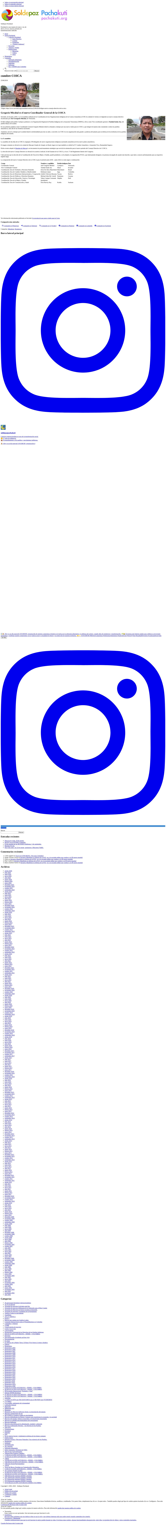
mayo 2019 (8, 1021)
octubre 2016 (9, 1075)
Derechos (7, 1336)
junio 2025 (8, 895)
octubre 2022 (9, 950)
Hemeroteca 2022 (10, 1377)
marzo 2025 (8, 900)
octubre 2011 (8, 1179)
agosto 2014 (8, 1120)
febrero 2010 (8, 1213)
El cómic (7, 1341)
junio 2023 (8, 936)
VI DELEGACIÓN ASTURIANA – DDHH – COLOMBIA (23, 1457)
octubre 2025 (9, 888)
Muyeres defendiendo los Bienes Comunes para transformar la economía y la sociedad (31, 1417)
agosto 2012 (8, 1161)
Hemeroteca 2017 (10, 1368)
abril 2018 (8, 1044)
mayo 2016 (8, 1083)
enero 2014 (8, 1132)
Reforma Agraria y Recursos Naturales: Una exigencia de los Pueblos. (26, 1439)
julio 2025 (8, 893)
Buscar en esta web (10, 71)
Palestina (7, 1432)
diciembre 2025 (9, 885)
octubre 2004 (9, 1284)
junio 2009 (8, 1227)
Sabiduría (7, 1443)
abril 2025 (8, 898)
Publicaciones (9, 1438)
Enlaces (7, 1344)
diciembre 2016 (9, 1071)
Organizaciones (9, 1429)
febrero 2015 (8, 1109)
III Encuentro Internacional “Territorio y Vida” (19, 1391)
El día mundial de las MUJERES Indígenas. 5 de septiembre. (23, 844)
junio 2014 (8, 1123)
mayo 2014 (8, 1125)
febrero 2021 (8, 985)
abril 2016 (8, 1085)
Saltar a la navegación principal (14, 2)
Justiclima (8, 1398)
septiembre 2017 (10, 1056)
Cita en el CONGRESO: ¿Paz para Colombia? (29, 856)
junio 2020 (8, 999)
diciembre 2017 (9, 1051)
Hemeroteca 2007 (10, 1351)
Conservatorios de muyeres (13, 1327)
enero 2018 (8, 1049)
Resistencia (18, 229)
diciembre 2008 (9, 1232)
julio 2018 (8, 1038)
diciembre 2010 (9, 1196)
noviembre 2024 (10, 907)
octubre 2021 (9, 971)
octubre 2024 (9, 909)
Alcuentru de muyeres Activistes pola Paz (17, 1306)
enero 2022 (8, 966)
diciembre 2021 (9, 968)
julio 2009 (8, 1225)
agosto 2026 (8, 871)
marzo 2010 (8, 1211)
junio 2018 (8, 1040)
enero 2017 (8, 1070)
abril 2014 (8, 1127)
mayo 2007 (8, 1251)
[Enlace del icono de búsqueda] (6, 69)
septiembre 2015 (10, 1097)
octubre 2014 (9, 1116)
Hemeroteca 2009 (10, 1355)
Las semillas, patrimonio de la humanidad (17, 1403)
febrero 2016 (8, 1089)
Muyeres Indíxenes (10, 1422)
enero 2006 (8, 1274)
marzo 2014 (8, 1128)
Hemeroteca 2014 (10, 1363)
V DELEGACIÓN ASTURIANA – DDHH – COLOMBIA (23, 1455)
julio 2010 (8, 1205)
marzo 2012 (8, 1170)
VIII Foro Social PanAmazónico (14, 1464)
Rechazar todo (14, 1504)
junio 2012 (8, 1165)
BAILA (7, 1318)
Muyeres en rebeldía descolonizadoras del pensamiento (21, 1420)
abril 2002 (8, 1295)
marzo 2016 (8, 1087)
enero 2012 (8, 1173)
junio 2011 (8, 1186)
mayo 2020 (8, 1000)
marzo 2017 (8, 1066)
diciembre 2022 (9, 947)
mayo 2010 (8, 1208)
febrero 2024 (8, 923)
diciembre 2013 (9, 1134)
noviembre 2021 (10, 969)
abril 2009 (8, 1230)
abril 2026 (8, 878)
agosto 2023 (8, 933)
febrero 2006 (8, 1272)
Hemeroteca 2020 (10, 1374)
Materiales (8, 1406)
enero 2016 (8, 1090)
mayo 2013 (8, 1146)
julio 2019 (8, 1018)
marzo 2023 (8, 942)
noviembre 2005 (10, 1275)
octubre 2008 (9, 1236)
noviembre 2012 (10, 1156)
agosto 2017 (8, 1058)
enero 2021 (8, 987)
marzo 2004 (8, 1288)
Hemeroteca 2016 (10, 1367)
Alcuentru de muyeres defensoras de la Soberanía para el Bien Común (26, 1308)
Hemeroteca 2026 (10, 1386)
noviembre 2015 (10, 1094)
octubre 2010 (9, 1199)
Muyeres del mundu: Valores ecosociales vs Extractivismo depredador (26, 1419)
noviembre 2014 (10, 1115)
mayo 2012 (8, 1166)
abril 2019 (8, 1023)
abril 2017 (8, 1064)
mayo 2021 (8, 980)
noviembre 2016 (10, 1073)
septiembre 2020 (10, 993)
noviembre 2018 (10, 1032)
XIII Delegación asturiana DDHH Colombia (18, 1476)
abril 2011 (8, 1189)
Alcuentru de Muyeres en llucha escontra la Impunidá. (21, 1310)
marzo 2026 (8, 879)
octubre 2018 (9, 1033)
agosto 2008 (8, 1237)
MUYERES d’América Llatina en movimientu (19, 1415)
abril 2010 (8, 1210)
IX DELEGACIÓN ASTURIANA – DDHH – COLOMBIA (23, 1396)
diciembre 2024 (9, 905)
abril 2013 (8, 1147)
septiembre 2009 (10, 1222)
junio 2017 (8, 1061)
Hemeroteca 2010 (10, 1356)
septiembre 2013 (10, 1139)
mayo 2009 (8, 1229)
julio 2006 (8, 1267)
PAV (6, 1434)
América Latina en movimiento (14, 1313)
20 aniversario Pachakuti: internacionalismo (18, 1303)
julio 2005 (8, 1277)
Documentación (9, 1339)
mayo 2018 (8, 1042)
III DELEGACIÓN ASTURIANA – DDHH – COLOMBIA (23, 1389)
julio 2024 (8, 914)
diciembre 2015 (9, 1092)
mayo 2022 (8, 959)
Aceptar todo (23, 1504)
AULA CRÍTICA (10, 1317)
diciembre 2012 (9, 1154)
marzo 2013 (8, 1149)
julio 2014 (8, 1122)
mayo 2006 (8, 1269)
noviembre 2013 (10, 1135)
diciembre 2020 (9, 988)
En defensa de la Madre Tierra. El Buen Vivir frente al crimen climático (26, 1342)
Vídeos (7, 1458)
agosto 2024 (8, 912)
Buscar (3, 830)
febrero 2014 (8, 1130)
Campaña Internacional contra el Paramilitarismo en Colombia (23, 1322)
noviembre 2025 (10, 886)
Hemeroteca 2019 (10, 1372)
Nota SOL (8, 1427)
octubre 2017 (9, 1054)
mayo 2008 (8, 1239)
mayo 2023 (8, 938)
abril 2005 (8, 1281)
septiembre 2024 (10, 910)
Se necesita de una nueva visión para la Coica (46, 218)
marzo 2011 (8, 1191)
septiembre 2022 (10, 952)
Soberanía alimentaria (11, 1448)
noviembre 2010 (10, 1198)
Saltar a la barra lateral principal (14, 6)
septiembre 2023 (10, 931)
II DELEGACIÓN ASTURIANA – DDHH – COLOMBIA (23, 1387)
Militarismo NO (9, 1408)
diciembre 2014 (9, 1113)
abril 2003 (8, 1291)
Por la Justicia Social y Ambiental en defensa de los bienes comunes (25, 1436)
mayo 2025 (8, 897)
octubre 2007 (9, 1246)
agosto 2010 (8, 1203)
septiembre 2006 (10, 1263)
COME (7, 1325)
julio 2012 (8, 1163)
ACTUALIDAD (10, 1304)
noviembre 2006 (10, 1260)
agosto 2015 (8, 1099)
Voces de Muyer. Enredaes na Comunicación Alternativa (22, 1467)
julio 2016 (8, 1080)
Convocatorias (9, 1330)
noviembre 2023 (10, 928)
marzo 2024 (8, 921)
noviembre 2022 (10, 949)
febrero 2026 (8, 881)
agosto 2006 (8, 1265)
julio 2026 (8, 872)
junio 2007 (8, 1250)
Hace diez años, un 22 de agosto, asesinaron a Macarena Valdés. (24, 847)
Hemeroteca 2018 (10, 1370)
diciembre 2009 (9, 1217)
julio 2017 (8, 1059)
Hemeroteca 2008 (10, 1353)
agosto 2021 (8, 974)
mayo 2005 (8, 1279)
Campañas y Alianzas (11, 1323)
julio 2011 (8, 1184)
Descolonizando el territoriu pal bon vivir (17, 1337)
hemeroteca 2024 (10, 1381)
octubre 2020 (9, 992)
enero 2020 (8, 1007)
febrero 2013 (8, 1151)
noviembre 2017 (10, 1052)
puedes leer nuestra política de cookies (20, 1503)
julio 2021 (8, 976)
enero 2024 (8, 924)
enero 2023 (8, 945)
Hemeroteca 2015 (10, 1365)
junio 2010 (8, 1206)
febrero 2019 (8, 1026)
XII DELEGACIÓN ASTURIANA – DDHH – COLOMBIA (24, 1474)
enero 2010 (8, 1215)
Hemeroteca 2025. (10, 1384)
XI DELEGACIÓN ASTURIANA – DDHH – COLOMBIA (23, 1472)
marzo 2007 (8, 1255)
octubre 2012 (9, 1158)
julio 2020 (8, 997)
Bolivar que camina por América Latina (17, 1320)
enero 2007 (8, 1256)
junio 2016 (8, 1082)
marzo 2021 (8, 983)
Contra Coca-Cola (10, 1329)
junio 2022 (8, 957)
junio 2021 (8, 978)
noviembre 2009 (10, 1218)
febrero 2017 (8, 1068)
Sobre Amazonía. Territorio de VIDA (16, 1450)
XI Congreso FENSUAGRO (13, 1470)
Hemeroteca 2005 (10, 1348)
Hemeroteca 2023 (10, 1379)
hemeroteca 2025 (10, 1382)
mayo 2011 (8, 1187)
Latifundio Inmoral (10, 1405)
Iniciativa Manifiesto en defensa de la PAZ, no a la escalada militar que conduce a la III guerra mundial (51, 857)
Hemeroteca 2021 (10, 1375)
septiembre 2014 (10, 1118)
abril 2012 (8, 1168)
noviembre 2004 (10, 1282)
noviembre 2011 (9, 1177)
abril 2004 (8, 1286)
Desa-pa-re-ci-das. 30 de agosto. (14, 840)
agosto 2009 (8, 1224)
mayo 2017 (8, 1063)
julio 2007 (8, 1248)
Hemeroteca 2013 (10, 1361)
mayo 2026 (8, 876)
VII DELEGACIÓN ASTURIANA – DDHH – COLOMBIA (24, 1460)
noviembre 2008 (10, 1234)
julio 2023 (8, 935)
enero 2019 (8, 1028)
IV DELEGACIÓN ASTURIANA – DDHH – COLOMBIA (23, 1394)
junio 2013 (8, 1144)
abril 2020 (8, 1002)
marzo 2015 (8, 1108)
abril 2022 (8, 961)
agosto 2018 (8, 1037)
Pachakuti (8, 1431)
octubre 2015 (9, 1096)
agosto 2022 (8, 954)
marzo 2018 (8, 1045)
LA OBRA (8, 1401)
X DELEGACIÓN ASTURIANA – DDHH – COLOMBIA (23, 1469)
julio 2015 (8, 1101)
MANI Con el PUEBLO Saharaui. (15, 842)
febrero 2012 (8, 1172)
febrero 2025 (8, 902)
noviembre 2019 (10, 1011)
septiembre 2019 (10, 1014)
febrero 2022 (8, 964)
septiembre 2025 (10, 890)
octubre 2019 (9, 1013)
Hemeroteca (8, 1346)
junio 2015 (8, 1102)
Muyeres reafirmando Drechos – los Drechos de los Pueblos (23, 1425)
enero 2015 (8, 1111)
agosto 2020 (8, 995)
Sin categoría (8, 1446)
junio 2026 (8, 874)
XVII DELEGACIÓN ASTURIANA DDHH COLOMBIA (23, 1483)
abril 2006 (8, 1270)
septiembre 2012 (10, 1160)
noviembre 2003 (10, 1289)
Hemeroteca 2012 (10, 1360)
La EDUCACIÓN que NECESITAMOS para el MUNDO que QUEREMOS (28, 1400)
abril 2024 (8, 919)
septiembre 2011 (10, 1180)
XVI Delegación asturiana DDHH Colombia (18, 1481)
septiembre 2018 (10, 1035)
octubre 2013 (9, 1137)
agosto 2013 (8, 1141)
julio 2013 (8, 1142)
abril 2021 (8, 981)
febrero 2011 (8, 1192)
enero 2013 (8, 1153)
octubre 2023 (9, 929)
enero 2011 (8, 1194)
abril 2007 (8, 1253)
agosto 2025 (8, 891)
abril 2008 (8, 1241)
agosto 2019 (8, 1016)
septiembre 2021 (10, 973)
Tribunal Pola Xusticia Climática (14, 1453)
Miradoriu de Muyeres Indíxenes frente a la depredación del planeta (25, 1412)
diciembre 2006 (9, 1258)
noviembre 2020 (10, 990)
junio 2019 (8, 1019)
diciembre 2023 (9, 926)
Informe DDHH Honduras (13, 1393)
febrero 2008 (8, 1243)
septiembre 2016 (10, 1077)
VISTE (7, 1465)
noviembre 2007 (10, 1244)
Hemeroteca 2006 (10, 1349)
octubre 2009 (9, 1220)
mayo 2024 (8, 917)
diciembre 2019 (9, 1009)
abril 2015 (8, 1106)
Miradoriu (11, 229)
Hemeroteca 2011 (10, 1358)
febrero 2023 (8, 943)
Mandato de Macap (21, 148)
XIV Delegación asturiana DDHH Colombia (18, 1477)
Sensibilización (9, 1445)
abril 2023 (8, 940)
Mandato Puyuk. (10, 846)
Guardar (3, 1523)
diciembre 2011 (9, 1175)
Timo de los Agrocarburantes (13, 1451)
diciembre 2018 (9, 1030)
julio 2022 (8, 955)
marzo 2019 (8, 1025)
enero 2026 (8, 883)
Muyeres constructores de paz (14, 1413)
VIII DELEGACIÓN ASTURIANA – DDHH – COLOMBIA (24, 1462)
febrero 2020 (8, 1006)
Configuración (5, 1504)
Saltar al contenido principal (13, 4)
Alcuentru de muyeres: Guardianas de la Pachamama (21, 1311)
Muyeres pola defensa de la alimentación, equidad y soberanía (23, 1424)
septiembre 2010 (10, 1201)
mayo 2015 (8, 1104)
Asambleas (8, 1315)
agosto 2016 (8, 1078)
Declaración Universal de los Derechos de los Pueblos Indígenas (24, 1332)
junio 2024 (8, 916)
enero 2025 (8, 904)
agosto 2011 (8, 1182)
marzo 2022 (8, 962)
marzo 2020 (8, 1004)
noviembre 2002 (10, 1293)
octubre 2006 (9, 1262)
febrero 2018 (8, 1047)
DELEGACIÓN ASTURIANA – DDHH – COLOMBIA (22, 1334)
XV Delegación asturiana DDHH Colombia (18, 1479)
